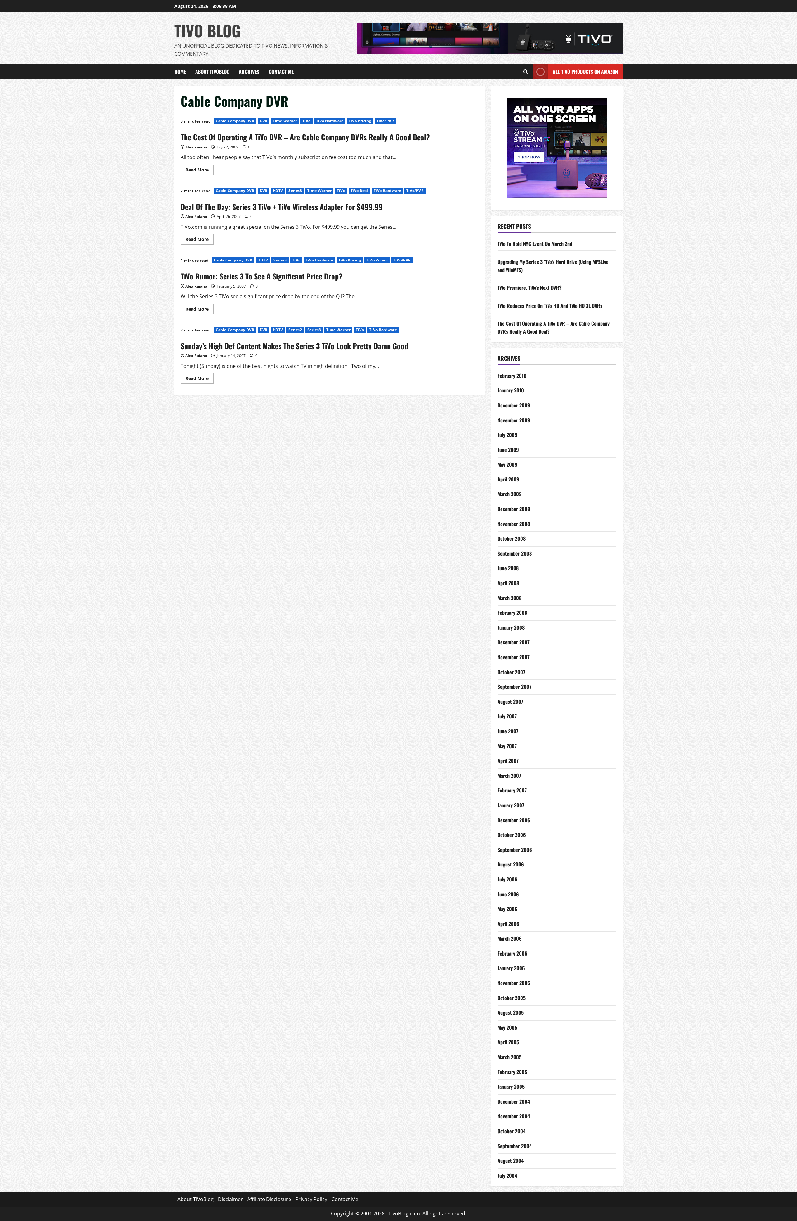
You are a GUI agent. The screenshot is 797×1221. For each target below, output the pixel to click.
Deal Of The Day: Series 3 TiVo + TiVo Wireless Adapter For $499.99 (282, 206)
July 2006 (507, 879)
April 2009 (508, 479)
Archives (249, 71)
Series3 (295, 190)
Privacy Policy (311, 1199)
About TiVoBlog (212, 71)
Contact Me (281, 71)
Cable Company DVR (235, 121)
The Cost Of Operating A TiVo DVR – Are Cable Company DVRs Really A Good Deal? (305, 137)
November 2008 (514, 524)
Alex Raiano (196, 147)
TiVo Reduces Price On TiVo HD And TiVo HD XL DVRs (550, 305)
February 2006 (512, 953)
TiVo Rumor (377, 260)
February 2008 (512, 612)
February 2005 (512, 1072)
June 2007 (508, 731)
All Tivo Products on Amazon (585, 71)
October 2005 (512, 998)
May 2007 (507, 746)
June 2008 (508, 568)
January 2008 (511, 627)
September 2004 (515, 1146)
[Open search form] (525, 72)
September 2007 (514, 686)
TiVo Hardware (329, 121)
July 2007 (507, 716)
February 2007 (512, 790)
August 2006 (511, 864)
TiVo (306, 121)
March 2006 (510, 938)
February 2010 (512, 375)
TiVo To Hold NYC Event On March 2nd (535, 243)
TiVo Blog (207, 30)
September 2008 (515, 553)
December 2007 (514, 642)
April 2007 (508, 760)
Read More (200, 169)
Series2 (295, 329)
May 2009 (507, 464)
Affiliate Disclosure (269, 1199)
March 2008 (509, 598)
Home (180, 71)
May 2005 (507, 1027)
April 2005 (508, 1042)
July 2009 (507, 435)
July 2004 (507, 1175)
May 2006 (507, 909)
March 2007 (509, 775)
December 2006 (514, 820)
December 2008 (514, 509)
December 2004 (514, 1101)
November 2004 (514, 1116)
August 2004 (511, 1160)
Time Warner (285, 121)
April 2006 (508, 923)
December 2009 (514, 405)
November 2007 (514, 657)
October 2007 (511, 672)
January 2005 (511, 1086)
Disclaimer (230, 1199)
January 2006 (511, 968)
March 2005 (509, 1057)
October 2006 (512, 834)
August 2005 (511, 1012)
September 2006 (515, 849)
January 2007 (511, 805)
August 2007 (510, 701)
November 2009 (514, 420)
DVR (263, 121)
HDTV (278, 190)
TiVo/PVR (385, 121)
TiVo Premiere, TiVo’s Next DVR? (530, 287)
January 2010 (511, 390)
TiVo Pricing (360, 121)
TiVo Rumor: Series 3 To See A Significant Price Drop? (261, 276)
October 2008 (512, 538)
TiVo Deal (359, 190)
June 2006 (508, 894)
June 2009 (508, 449)
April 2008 (508, 583)
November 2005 (514, 983)
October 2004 (512, 1131)
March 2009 (510, 494)
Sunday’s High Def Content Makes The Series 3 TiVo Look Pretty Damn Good (294, 345)
